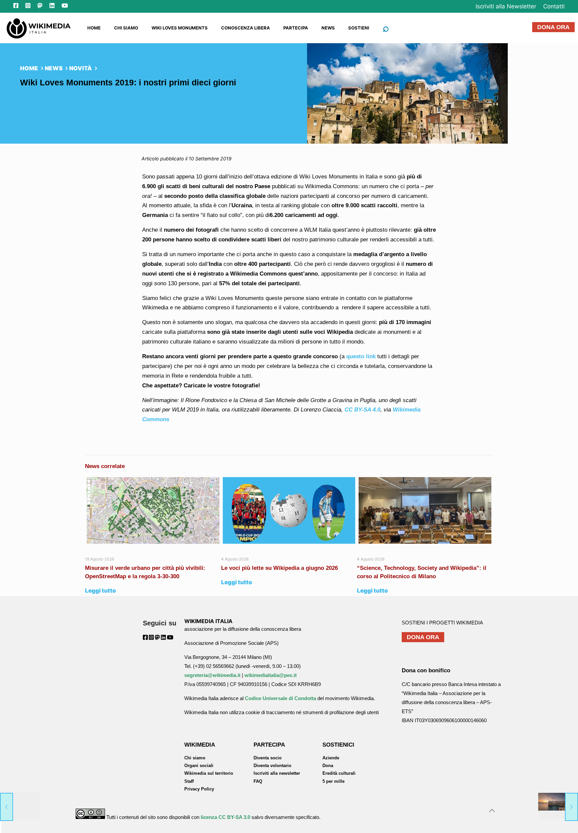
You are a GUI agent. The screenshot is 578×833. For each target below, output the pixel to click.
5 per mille (333, 781)
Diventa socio (268, 757)
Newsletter (506, 6)
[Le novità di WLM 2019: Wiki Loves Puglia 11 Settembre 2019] (558, 806)
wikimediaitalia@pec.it (271, 675)
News (54, 68)
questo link (361, 356)
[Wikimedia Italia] (39, 28)
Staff (189, 781)
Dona (327, 765)
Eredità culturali (339, 773)
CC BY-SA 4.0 (362, 409)
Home (29, 68)
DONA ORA (553, 27)
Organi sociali (198, 765)
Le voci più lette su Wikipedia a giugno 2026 (280, 568)
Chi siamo (194, 757)
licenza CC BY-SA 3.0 (225, 817)
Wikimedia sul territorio (208, 773)
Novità (80, 68)
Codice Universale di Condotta (280, 698)
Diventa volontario (272, 765)
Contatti (554, 6)
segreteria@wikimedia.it (212, 675)
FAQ (258, 781)
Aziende (330, 757)
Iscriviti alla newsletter (277, 773)
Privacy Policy (199, 788)
